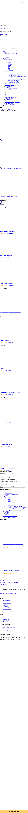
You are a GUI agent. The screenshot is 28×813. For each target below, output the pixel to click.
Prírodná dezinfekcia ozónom (14, 74)
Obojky (7, 512)
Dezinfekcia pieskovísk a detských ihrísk (17, 79)
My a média (8, 54)
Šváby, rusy (10, 505)
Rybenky (10, 66)
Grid (1, 201)
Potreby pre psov (9, 103)
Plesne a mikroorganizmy (10, 104)
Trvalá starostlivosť (9, 86)
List (1, 202)
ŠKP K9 (4, 105)
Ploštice (9, 62)
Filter (2, 488)
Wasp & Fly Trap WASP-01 (6, 468)
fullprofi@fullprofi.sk (23, 1)
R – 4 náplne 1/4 (3, 420)
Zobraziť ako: (3, 200)
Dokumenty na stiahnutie (8, 630)
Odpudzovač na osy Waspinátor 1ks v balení (10, 392)
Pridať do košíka (9, 233)
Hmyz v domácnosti (9, 497)
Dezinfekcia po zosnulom (13, 80)
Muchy (9, 65)
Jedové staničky (8, 493)
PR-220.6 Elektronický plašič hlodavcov (13, 544)
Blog (4, 93)
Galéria (7, 55)
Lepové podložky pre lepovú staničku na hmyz (10, 312)
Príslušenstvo (8, 514)
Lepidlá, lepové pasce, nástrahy (12, 494)
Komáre (10, 64)
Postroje (7, 513)
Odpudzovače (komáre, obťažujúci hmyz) (11, 168)
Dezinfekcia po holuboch (13, 82)
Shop (6, 109)
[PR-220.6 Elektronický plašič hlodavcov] (13, 541)
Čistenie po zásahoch (12, 88)
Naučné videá (8, 57)
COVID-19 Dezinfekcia (13, 75)
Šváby (9, 68)
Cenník (4, 91)
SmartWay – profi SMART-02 (7, 444)
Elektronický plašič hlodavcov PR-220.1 (13, 570)
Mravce (9, 63)
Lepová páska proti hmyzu (6, 255)
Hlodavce (7, 99)
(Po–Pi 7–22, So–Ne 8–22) (9, 1)
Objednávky (5, 92)
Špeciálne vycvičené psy (10, 85)
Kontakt (4, 94)
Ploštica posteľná (9, 59)
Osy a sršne (10, 70)
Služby (4, 58)
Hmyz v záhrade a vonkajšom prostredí (13, 506)
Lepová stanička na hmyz (6, 283)
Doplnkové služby (9, 87)
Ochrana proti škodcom (10, 517)
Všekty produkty (9, 98)
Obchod (9, 109)
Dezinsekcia (8, 60)
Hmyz (6, 100)
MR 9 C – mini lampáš (5, 340)
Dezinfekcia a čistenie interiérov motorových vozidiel (17, 77)
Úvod (4, 51)
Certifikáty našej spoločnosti (11, 53)
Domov (2, 109)
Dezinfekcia (8, 72)
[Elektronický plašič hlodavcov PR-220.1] (13, 567)
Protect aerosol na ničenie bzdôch (7, 231)
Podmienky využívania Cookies (9, 627)
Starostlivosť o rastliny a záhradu (12, 102)
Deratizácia (7, 71)
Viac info (8, 257)
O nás (4, 52)
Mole (9, 69)
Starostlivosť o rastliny (7, 619)
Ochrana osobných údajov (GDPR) (8, 593)
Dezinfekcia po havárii (13, 81)
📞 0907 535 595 (14, 811)
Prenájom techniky (12, 89)
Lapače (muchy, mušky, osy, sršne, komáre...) (12, 140)
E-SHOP (5, 96)
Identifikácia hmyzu (9, 83)
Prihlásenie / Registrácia (10, 97)
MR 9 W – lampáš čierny (5, 368)
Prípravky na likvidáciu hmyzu (9, 196)
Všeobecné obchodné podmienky (10, 628)
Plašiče (6, 495)
